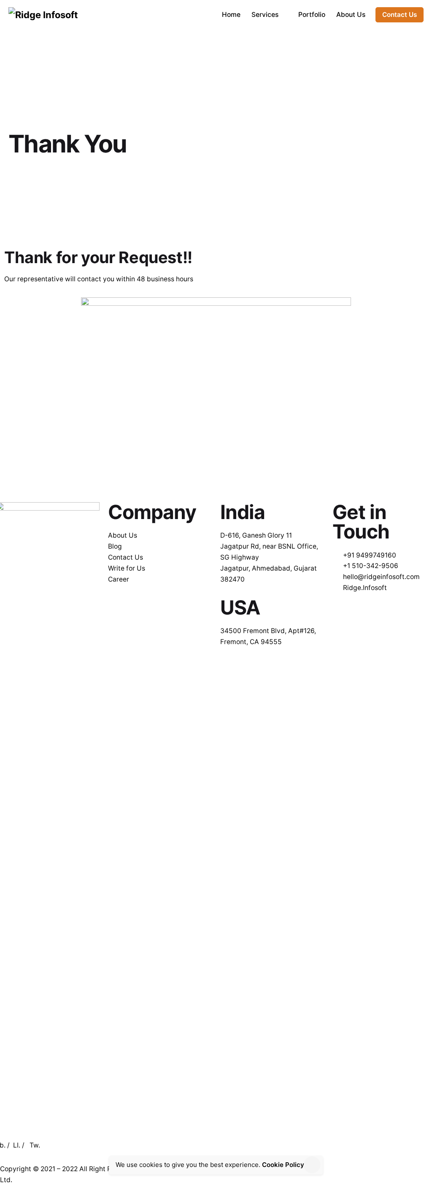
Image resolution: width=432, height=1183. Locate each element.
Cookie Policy (283, 1165)
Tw (34, 1145)
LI (16, 1145)
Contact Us (399, 15)
